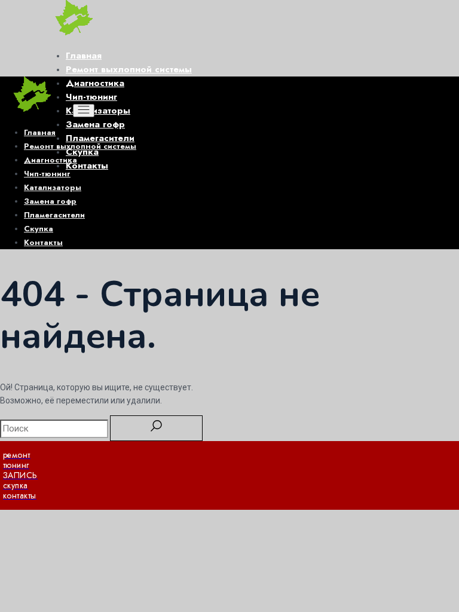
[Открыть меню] (83, 110)
